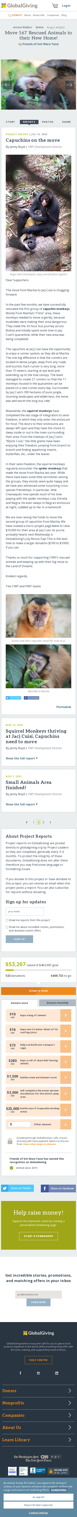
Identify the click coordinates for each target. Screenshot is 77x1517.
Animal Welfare (22, 27)
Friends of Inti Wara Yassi (40, 44)
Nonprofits (39, 15)
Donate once (19, 1003)
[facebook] (20, 1373)
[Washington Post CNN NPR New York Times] (38, 1459)
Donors (9, 1391)
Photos (48, 121)
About (27, 15)
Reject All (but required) (38, 1505)
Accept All (38, 1497)
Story (10, 121)
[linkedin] (56, 1373)
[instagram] (38, 1373)
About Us (11, 1428)
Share (66, 121)
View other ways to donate (39, 1144)
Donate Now (38, 990)
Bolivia (39, 27)
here (55, 526)
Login (66, 6)
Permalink (63, 707)
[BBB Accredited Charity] (39, 1471)
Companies (53, 15)
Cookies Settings (38, 1512)
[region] (38, 1497)
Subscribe (38, 1302)
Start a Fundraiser (38, 1236)
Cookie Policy (59, 1489)
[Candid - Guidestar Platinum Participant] (24, 1471)
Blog (64, 15)
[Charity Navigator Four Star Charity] (13, 1471)
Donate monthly (57, 1002)
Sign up (19, 939)
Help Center (38, 1360)
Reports (29, 121)
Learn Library (16, 1440)
